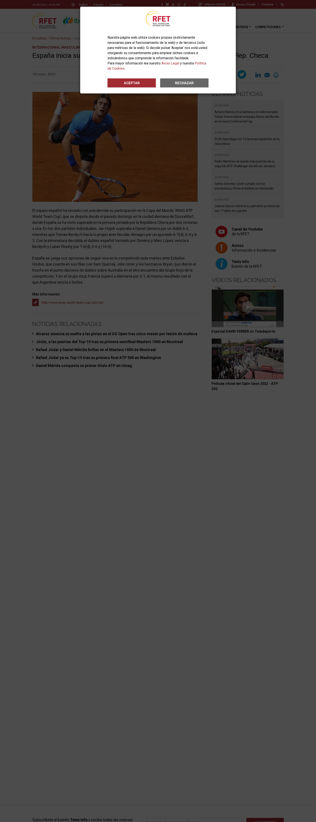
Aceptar (132, 83)
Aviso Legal (170, 63)
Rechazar (184, 83)
